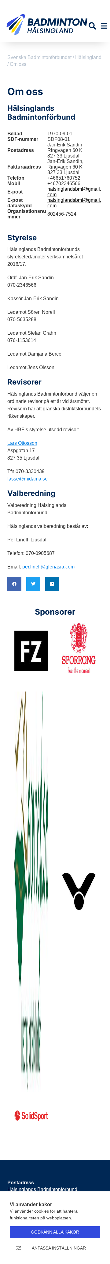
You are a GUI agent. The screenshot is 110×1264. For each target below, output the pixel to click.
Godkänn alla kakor (55, 1232)
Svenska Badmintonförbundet (45, 4)
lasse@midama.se (27, 478)
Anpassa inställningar (59, 1248)
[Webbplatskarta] (97, 4)
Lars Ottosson (22, 443)
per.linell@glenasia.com (48, 566)
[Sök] (92, 26)
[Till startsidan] (47, 39)
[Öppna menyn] (104, 26)
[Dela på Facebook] (14, 584)
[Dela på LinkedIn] (52, 584)
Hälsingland (88, 57)
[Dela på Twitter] (33, 584)
